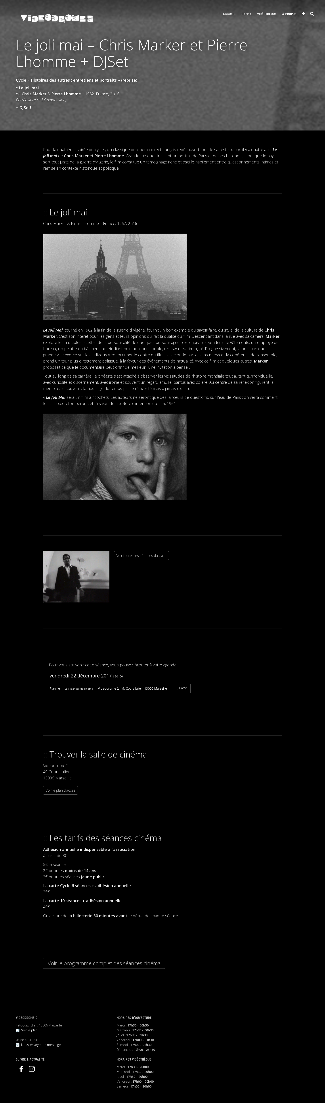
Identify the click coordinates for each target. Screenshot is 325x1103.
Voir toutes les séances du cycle (141, 555)
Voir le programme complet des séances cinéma (104, 963)
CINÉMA (246, 14)
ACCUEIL (229, 14)
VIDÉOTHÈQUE (267, 14)
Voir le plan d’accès (60, 790)
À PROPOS (289, 14)
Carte (183, 688)
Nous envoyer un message (40, 1045)
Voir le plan (28, 1030)
